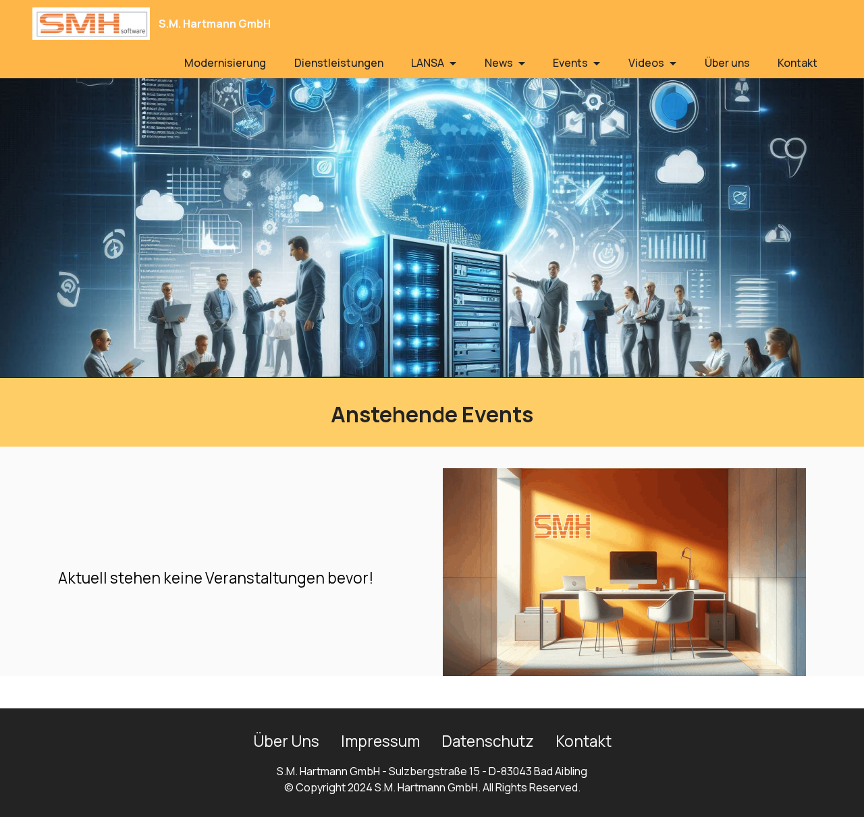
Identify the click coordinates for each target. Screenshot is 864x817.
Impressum (380, 741)
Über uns (727, 62)
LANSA (427, 62)
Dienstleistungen (338, 62)
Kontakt (797, 62)
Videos (646, 62)
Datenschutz (487, 741)
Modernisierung (225, 62)
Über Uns (286, 741)
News (499, 62)
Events (570, 62)
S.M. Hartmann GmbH (215, 23)
